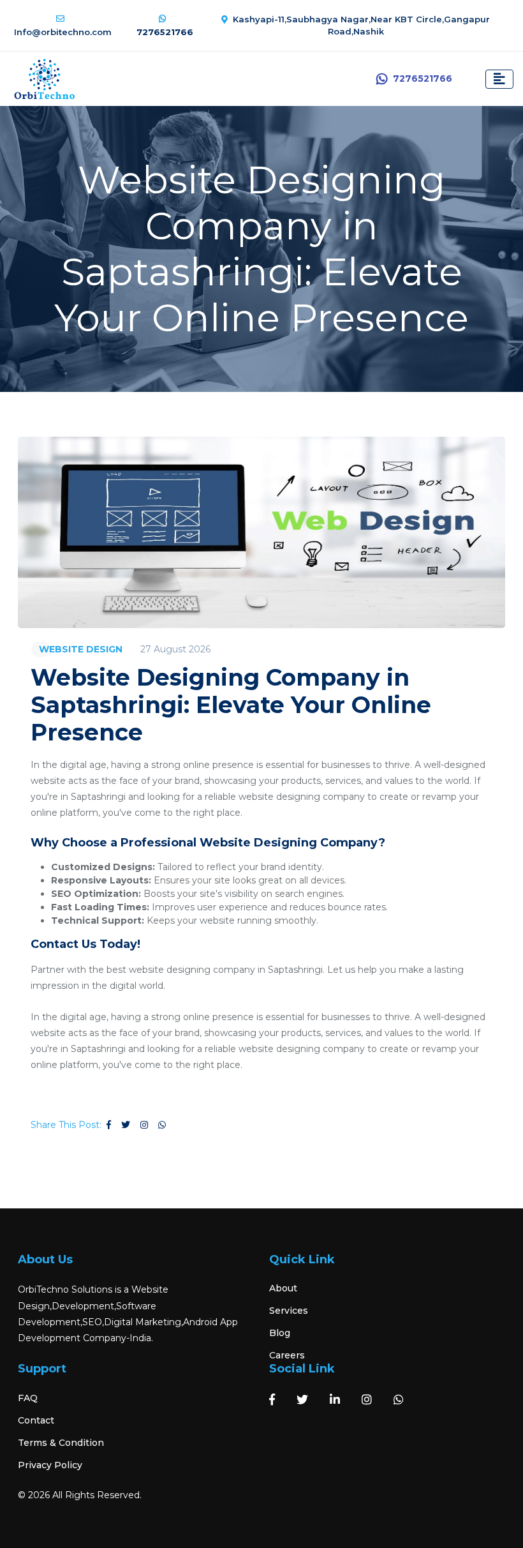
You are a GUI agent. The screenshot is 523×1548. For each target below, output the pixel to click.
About (283, 1288)
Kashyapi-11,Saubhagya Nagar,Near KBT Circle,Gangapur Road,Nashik (361, 25)
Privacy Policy (50, 1465)
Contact (36, 1420)
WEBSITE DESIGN (80, 649)
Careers (287, 1355)
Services (288, 1310)
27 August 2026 (175, 649)
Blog (279, 1333)
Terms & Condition (61, 1442)
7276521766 (422, 78)
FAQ (28, 1398)
